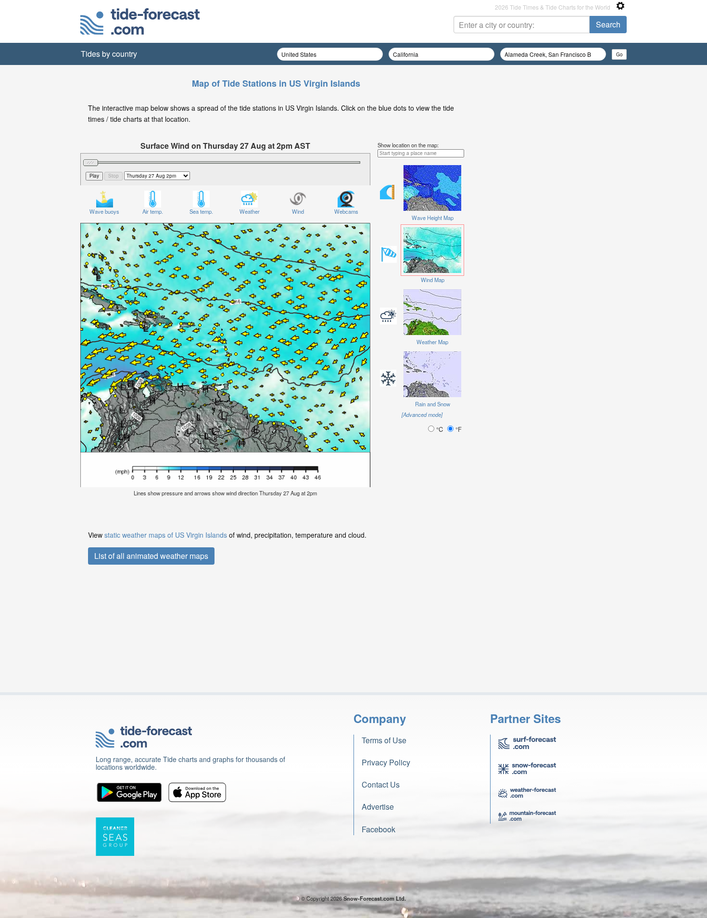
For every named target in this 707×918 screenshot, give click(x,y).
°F (458, 429)
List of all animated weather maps (151, 555)
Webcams (346, 211)
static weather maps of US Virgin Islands (165, 535)
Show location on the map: (408, 145)
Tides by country (109, 53)
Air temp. (152, 211)
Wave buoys (104, 211)
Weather (250, 211)
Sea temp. (201, 211)
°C (439, 429)
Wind (298, 211)
